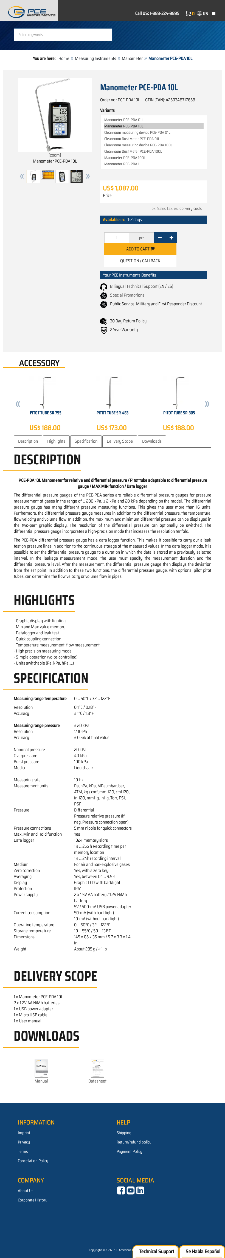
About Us (25, 1190)
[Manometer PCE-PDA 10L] (154, 126)
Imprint (24, 1132)
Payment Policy (129, 1151)
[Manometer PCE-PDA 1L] (154, 164)
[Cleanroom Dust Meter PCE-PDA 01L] (154, 139)
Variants (107, 110)
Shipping (124, 1132)
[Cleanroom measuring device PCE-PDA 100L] (154, 145)
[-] (160, 237)
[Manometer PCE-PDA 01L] (154, 120)
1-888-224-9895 (164, 13)
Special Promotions (127, 295)
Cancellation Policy (33, 1160)
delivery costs (190, 208)
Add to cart (138, 249)
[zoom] (55, 155)
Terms (23, 1151)
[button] (22, 176)
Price (107, 196)
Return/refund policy (134, 1142)
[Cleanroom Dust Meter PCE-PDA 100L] (154, 151)
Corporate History (32, 1200)
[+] (171, 237)
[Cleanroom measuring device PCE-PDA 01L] (154, 132)
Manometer (132, 58)
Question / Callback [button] (140, 260)
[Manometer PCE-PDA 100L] (154, 158)
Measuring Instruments (95, 58)
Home (63, 58)
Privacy (24, 1142)
